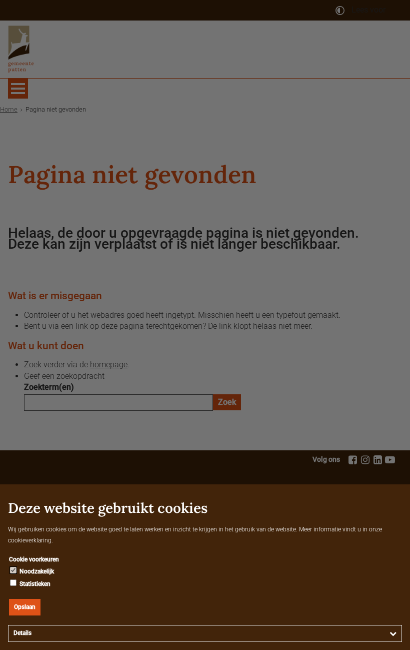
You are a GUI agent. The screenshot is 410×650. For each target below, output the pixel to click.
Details (23, 632)
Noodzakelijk (36, 571)
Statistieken (34, 583)
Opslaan (25, 606)
